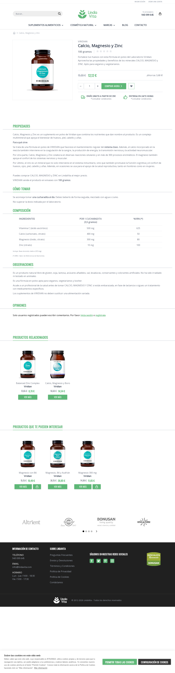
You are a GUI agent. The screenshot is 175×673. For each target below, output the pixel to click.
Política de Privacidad (60, 571)
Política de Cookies (59, 576)
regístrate (100, 315)
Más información (40, 668)
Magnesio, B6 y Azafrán (58, 472)
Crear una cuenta (155, 2)
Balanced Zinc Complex (28, 383)
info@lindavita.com (22, 567)
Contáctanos (56, 582)
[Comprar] (37, 486)
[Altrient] (31, 522)
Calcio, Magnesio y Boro (57, 383)
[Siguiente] (97, 531)
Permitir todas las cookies (119, 662)
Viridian (83, 41)
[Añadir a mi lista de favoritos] (131, 86)
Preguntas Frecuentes (61, 554)
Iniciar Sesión (140, 2)
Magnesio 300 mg (87, 472)
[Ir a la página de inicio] (14, 33)
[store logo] (87, 14)
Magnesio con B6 (28, 472)
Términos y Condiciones (62, 565)
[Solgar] (68, 522)
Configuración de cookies (154, 662)
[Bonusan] (106, 522)
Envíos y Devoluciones (61, 560)
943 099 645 (148, 14)
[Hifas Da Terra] (144, 522)
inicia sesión (87, 315)
